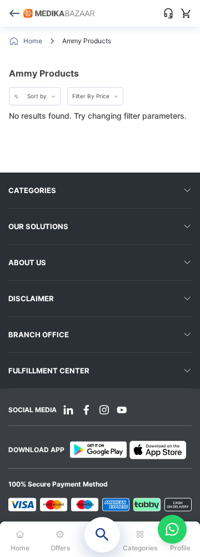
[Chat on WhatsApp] (172, 529)
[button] (100, 539)
